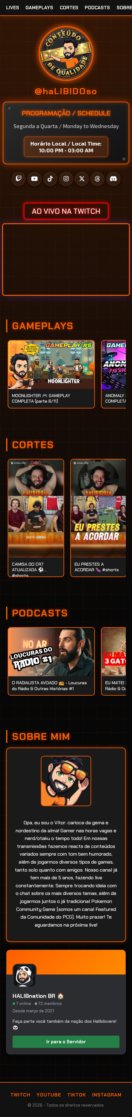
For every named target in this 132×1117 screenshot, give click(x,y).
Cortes (69, 8)
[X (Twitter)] (82, 179)
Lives (12, 8)
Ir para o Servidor (66, 1042)
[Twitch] (18, 179)
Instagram (107, 1095)
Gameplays (39, 8)
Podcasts (97, 8)
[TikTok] (50, 179)
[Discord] (113, 179)
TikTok (76, 1095)
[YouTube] (34, 179)
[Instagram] (66, 179)
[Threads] (97, 179)
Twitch (20, 1095)
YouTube (49, 1095)
